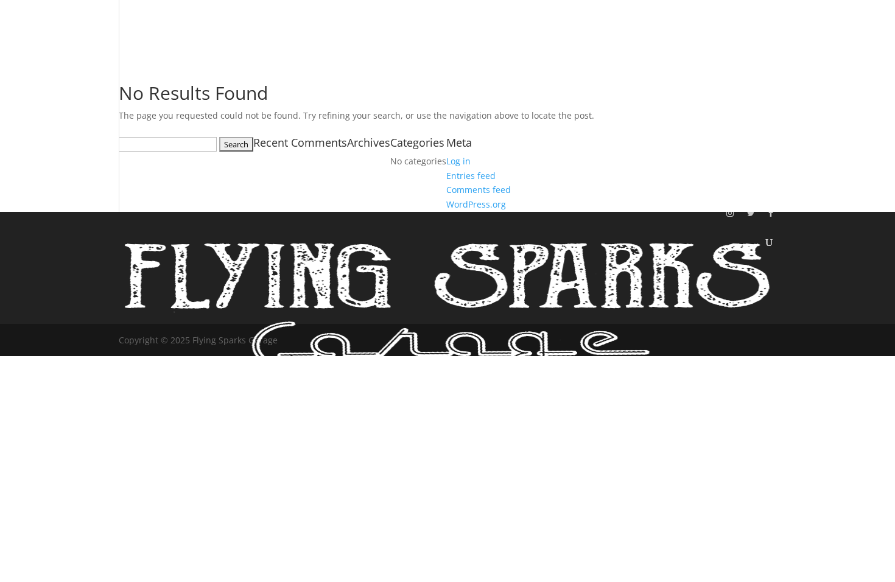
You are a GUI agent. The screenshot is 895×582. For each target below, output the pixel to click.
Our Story (737, 29)
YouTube (744, 99)
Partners (744, 156)
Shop (737, 128)
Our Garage (741, 66)
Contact (742, 185)
